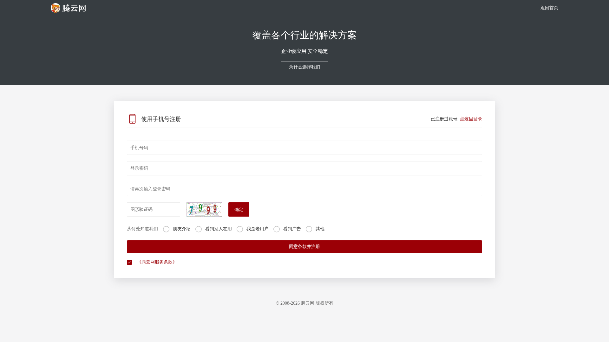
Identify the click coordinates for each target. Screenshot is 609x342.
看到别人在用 (218, 228)
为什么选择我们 (304, 67)
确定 (238, 209)
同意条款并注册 (304, 246)
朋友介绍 (182, 228)
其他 (320, 228)
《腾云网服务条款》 (157, 262)
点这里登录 (471, 119)
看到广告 (292, 228)
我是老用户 (257, 228)
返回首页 (549, 7)
